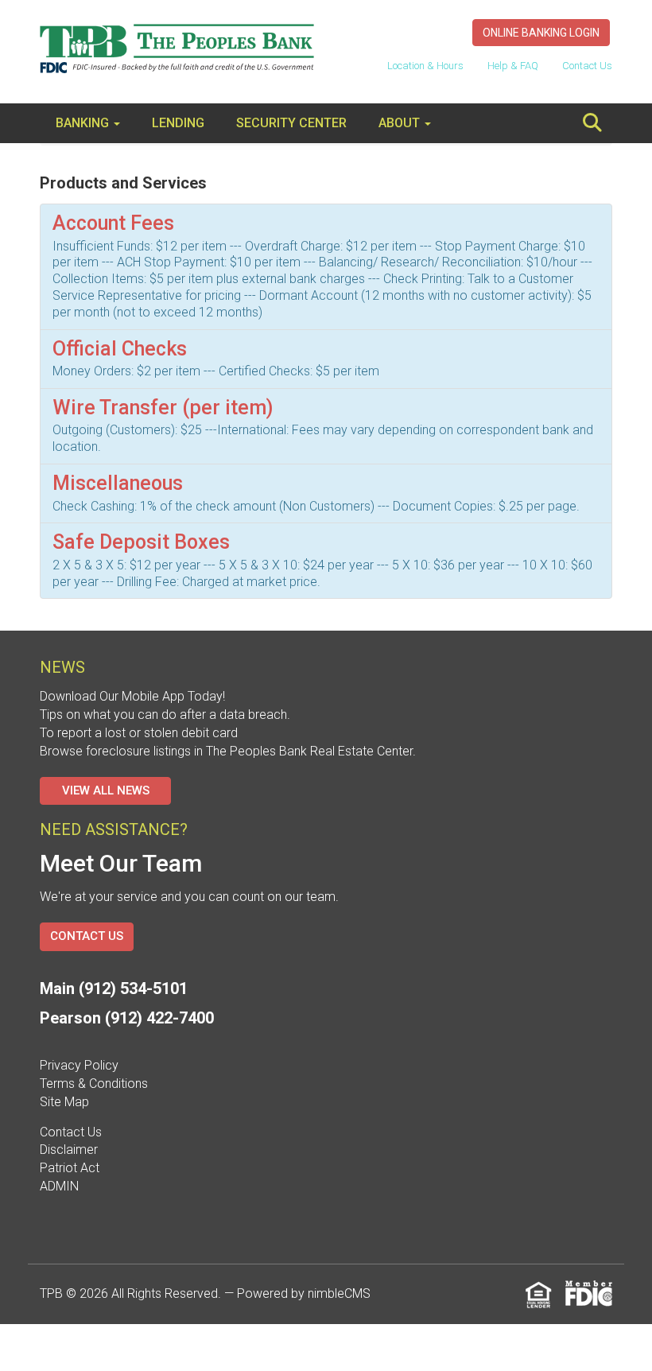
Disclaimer (69, 1149)
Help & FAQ (512, 66)
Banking (84, 122)
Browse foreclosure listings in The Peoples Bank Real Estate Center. (228, 751)
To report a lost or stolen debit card (139, 732)
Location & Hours (425, 66)
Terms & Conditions (94, 1083)
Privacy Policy (79, 1065)
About (400, 122)
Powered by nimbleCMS (304, 1293)
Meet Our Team (121, 863)
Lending (178, 122)
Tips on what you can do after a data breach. (165, 714)
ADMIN (59, 1186)
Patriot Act (69, 1167)
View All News (105, 790)
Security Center (291, 122)
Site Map (64, 1101)
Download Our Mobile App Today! (132, 696)
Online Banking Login (541, 32)
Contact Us (587, 66)
